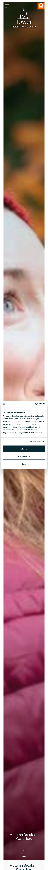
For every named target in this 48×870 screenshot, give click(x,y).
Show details (35, 441)
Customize (22, 456)
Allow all (24, 449)
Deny (24, 464)
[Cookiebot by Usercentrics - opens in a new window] (35, 404)
